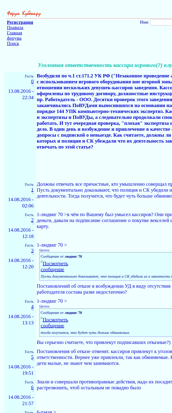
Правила (15, 27)
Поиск (13, 43)
